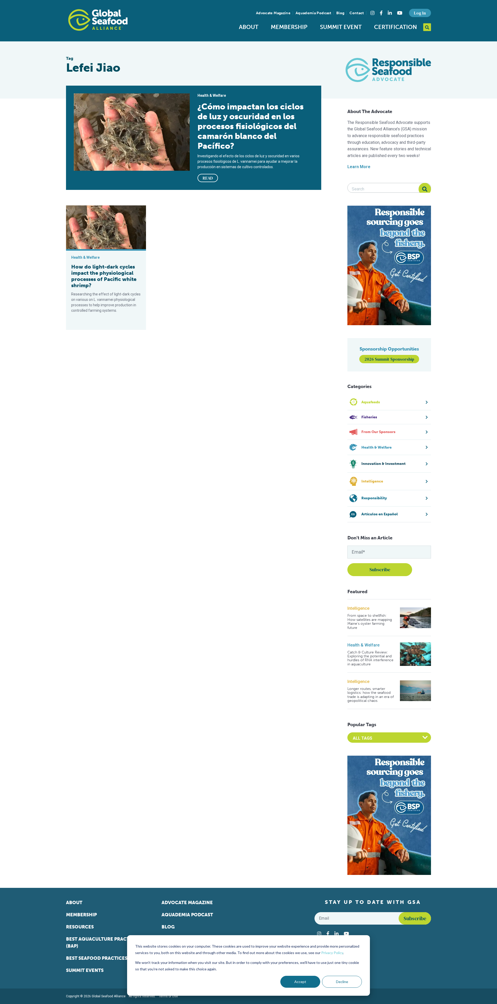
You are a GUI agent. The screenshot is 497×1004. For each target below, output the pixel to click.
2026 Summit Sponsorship (389, 359)
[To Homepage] (98, 20)
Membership (289, 27)
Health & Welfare (363, 645)
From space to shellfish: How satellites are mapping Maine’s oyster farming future (369, 622)
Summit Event (341, 27)
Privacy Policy (332, 952)
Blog (340, 13)
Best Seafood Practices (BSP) (103, 958)
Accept (300, 981)
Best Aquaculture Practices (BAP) (103, 942)
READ (208, 178)
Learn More (358, 166)
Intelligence (358, 608)
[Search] (425, 189)
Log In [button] (420, 13)
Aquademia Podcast (313, 13)
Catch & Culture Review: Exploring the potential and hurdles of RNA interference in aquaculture (370, 658)
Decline (342, 981)
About (248, 27)
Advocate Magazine (273, 13)
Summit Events (85, 970)
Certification (395, 27)
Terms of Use (168, 996)
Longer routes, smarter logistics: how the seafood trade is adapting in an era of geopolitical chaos (370, 695)
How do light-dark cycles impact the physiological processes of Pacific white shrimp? (103, 276)
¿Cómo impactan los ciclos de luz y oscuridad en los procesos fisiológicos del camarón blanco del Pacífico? (251, 126)
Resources (80, 927)
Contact (356, 13)
